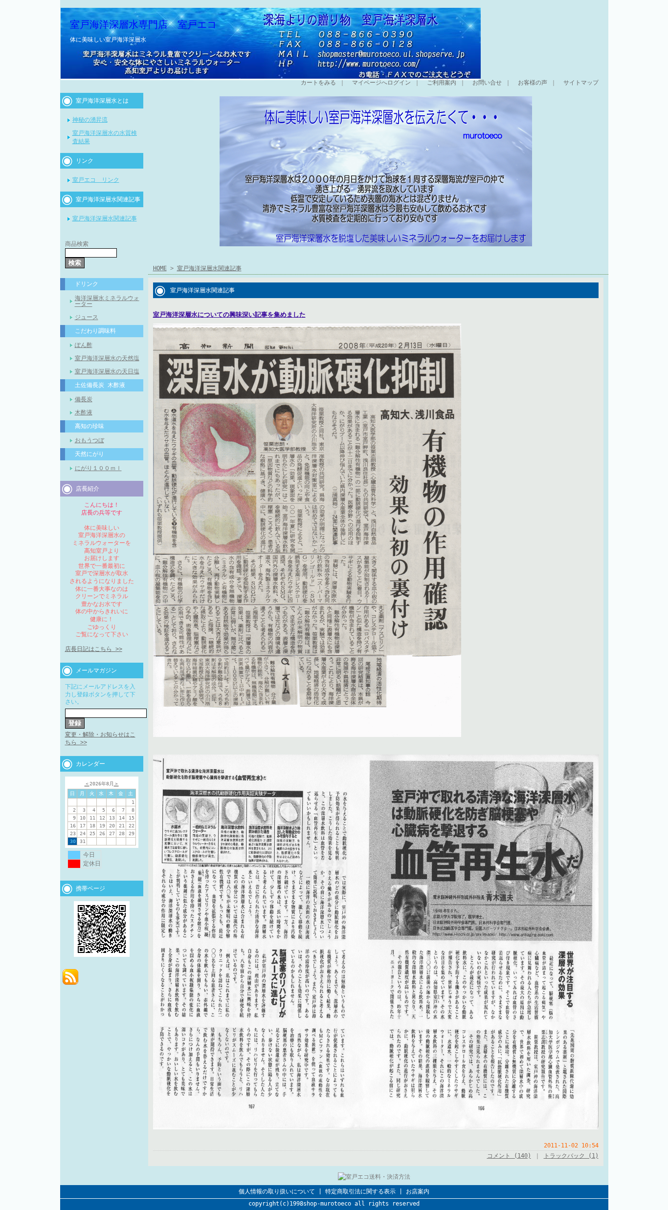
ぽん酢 (83, 345)
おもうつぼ (89, 440)
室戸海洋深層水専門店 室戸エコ (143, 24)
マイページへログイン (381, 82)
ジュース (86, 317)
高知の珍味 (89, 426)
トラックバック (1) (571, 1155)
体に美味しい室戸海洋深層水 (108, 39)
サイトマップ (581, 82)
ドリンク (86, 284)
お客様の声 (532, 82)
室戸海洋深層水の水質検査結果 (104, 137)
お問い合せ (487, 82)
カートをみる (318, 82)
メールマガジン (96, 670)
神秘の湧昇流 (90, 119)
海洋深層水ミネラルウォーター (107, 301)
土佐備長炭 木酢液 (100, 385)
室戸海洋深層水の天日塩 (107, 371)
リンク (84, 161)
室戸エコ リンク (95, 179)
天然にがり (89, 454)
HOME (160, 268)
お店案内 (417, 1191)
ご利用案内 (441, 82)
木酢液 (83, 412)
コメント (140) (509, 1155)
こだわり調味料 (95, 330)
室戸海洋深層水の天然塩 (107, 358)
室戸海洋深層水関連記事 (108, 199)
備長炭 (83, 399)
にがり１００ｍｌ (98, 468)
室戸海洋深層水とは (102, 101)
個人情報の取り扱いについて (277, 1191)
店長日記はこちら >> (93, 649)
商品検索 (77, 243)
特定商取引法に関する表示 (360, 1191)
